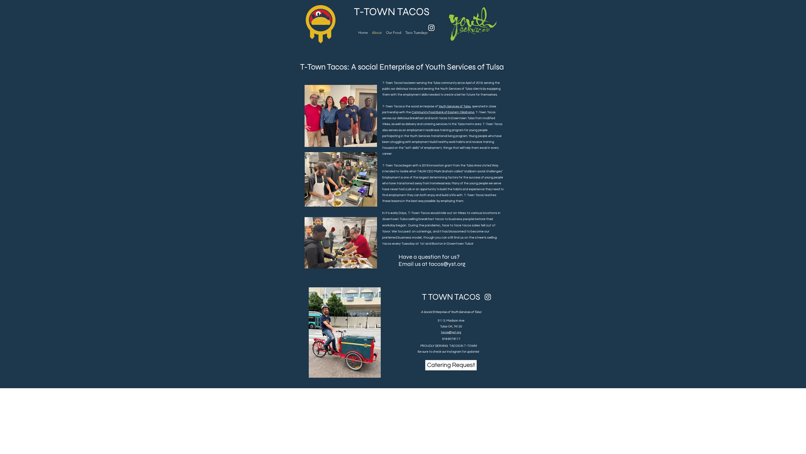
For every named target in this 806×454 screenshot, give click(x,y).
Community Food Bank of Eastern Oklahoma (443, 112)
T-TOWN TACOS (391, 11)
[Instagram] (431, 28)
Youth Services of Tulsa (454, 106)
